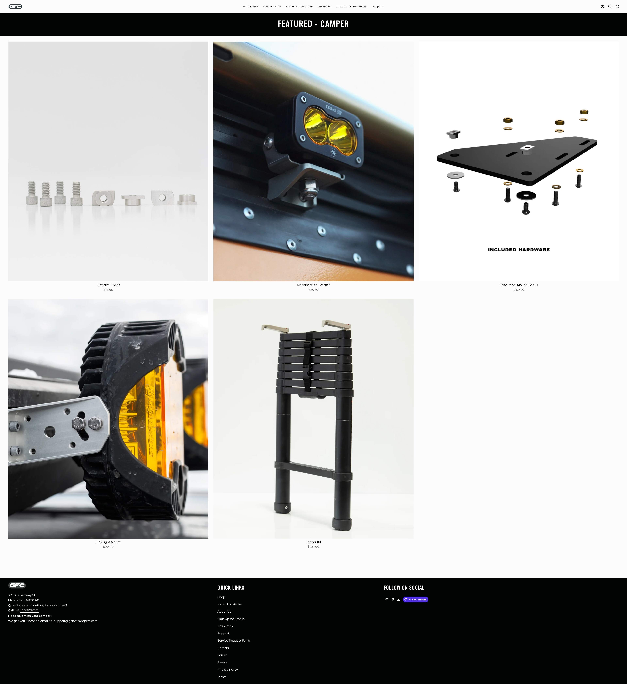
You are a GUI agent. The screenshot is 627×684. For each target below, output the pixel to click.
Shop (221, 597)
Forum (222, 655)
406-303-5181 (29, 610)
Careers (223, 648)
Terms (221, 677)
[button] (250, 6)
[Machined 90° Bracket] (313, 161)
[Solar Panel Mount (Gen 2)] (519, 161)
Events (222, 662)
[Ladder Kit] (313, 419)
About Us (224, 611)
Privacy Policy (227, 669)
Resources (225, 626)
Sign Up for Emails (231, 619)
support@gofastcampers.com (76, 621)
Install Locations (229, 604)
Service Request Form (233, 640)
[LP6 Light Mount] (108, 419)
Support (223, 633)
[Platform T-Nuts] (108, 161)
